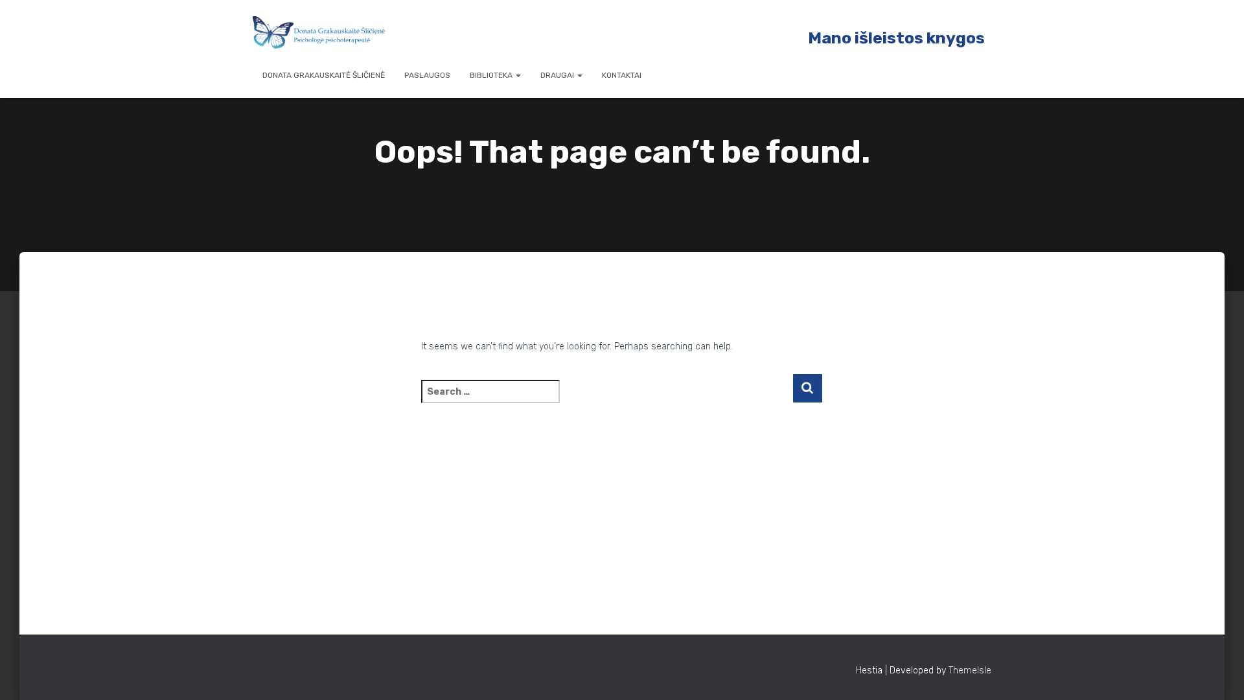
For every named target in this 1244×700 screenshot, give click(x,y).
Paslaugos (427, 75)
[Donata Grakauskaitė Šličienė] (319, 32)
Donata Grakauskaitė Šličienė (323, 75)
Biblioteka (492, 75)
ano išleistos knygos (903, 38)
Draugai (558, 75)
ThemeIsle (970, 670)
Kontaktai (621, 75)
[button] (517, 75)
